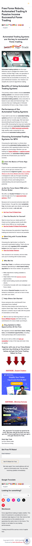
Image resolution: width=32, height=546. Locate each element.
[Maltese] (18, 25)
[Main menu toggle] (28, 3)
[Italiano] (16, 25)
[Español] (20, 25)
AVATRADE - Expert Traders (16, 371)
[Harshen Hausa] (7, 25)
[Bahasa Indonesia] (9, 25)
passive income (21, 277)
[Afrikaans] (3, 25)
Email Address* (6, 453)
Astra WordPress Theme (19, 542)
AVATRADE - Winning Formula (16, 402)
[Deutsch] (14, 25)
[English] (23, 25)
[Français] (12, 25)
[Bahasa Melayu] (5, 25)
